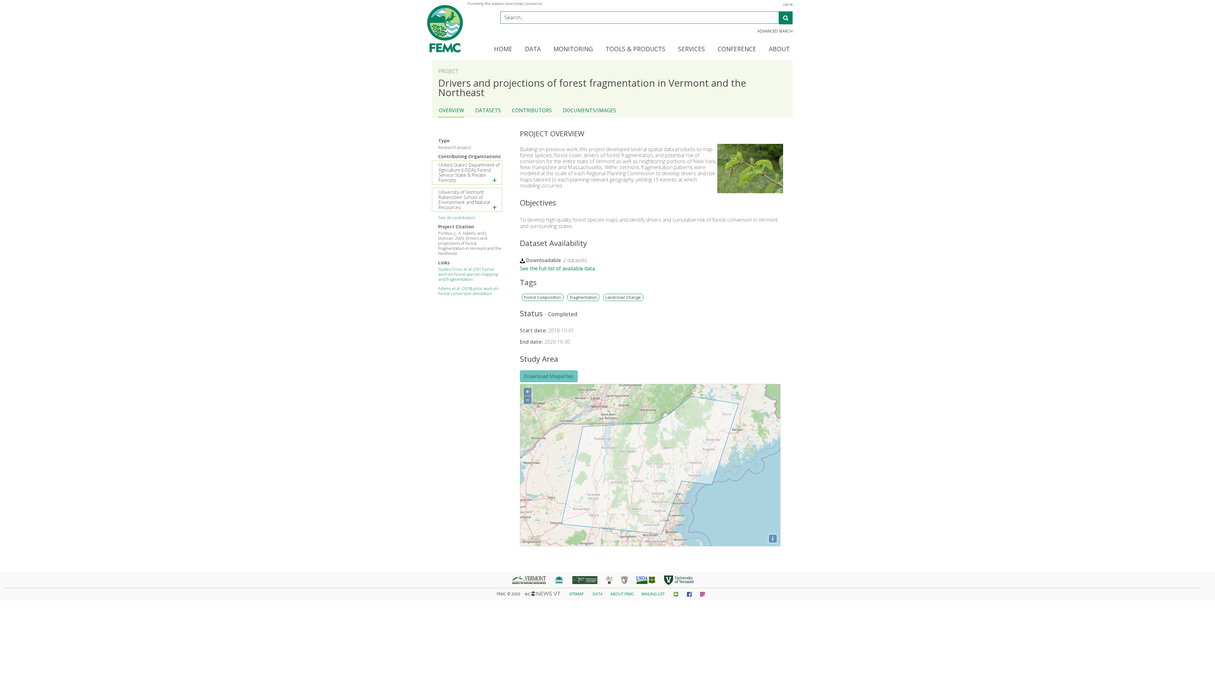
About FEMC (622, 594)
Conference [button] (737, 49)
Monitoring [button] (573, 49)
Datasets (488, 110)
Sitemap (576, 594)
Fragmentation (583, 297)
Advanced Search (775, 31)
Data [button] (533, 49)
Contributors (532, 110)
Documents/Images (589, 110)
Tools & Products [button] (635, 49)
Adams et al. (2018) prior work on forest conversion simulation (468, 291)
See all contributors (456, 217)
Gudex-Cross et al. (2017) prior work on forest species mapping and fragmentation (468, 274)
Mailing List (653, 594)
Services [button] (691, 49)
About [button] (779, 49)
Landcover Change (623, 297)
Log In (788, 5)
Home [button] (503, 49)
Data (598, 594)
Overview (451, 110)
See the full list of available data (557, 268)
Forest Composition (542, 297)
